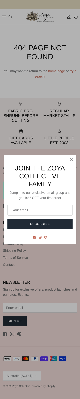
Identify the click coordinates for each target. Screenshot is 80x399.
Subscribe (40, 223)
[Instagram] (40, 237)
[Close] (72, 159)
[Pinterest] (45, 237)
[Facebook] (34, 237)
